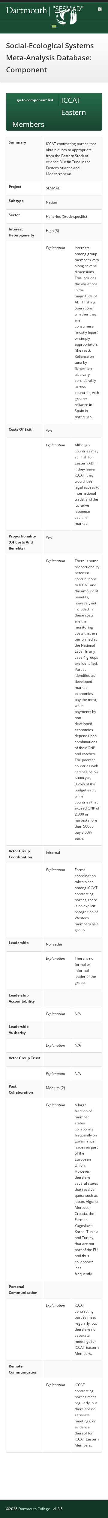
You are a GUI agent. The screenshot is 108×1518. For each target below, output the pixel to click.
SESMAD (48, 11)
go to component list (35, 100)
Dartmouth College (34, 1508)
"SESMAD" (68, 8)
